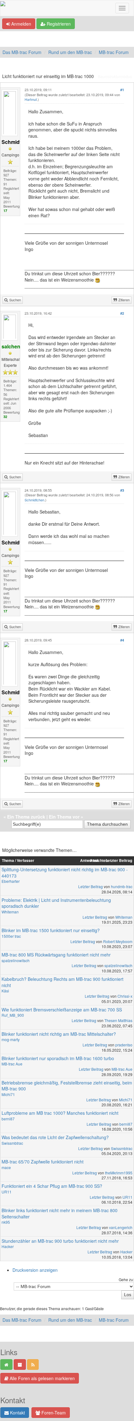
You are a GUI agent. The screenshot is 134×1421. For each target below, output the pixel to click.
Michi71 (8, 1094)
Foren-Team (53, 1412)
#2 (122, 313)
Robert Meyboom (117, 941)
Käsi (5, 990)
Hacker (8, 1246)
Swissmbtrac (12, 1143)
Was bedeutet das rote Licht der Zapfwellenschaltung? (55, 1137)
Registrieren (58, 24)
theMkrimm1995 (118, 1172)
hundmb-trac (121, 886)
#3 (122, 490)
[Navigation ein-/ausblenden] (122, 8)
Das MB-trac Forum (21, 52)
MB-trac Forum (114, 52)
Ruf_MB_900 (13, 1015)
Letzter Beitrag (90, 886)
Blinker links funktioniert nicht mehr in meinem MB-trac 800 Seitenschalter (59, 1213)
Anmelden (20, 24)
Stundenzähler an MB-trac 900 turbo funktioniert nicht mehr (60, 1241)
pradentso (123, 1044)
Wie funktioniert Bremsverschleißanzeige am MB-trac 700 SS (62, 1009)
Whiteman (10, 911)
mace (6, 1167)
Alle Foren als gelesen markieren (41, 1378)
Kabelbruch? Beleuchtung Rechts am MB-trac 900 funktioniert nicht (62, 982)
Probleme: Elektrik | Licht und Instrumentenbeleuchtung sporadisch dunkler (56, 903)
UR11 (7, 1191)
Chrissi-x (124, 996)
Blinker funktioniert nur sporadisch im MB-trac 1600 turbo (58, 1058)
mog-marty (11, 1039)
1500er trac (11, 936)
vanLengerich (120, 1227)
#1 (122, 89)
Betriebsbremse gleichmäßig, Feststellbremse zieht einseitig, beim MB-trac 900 (67, 1085)
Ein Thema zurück (26, 817)
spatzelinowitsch (16, 960)
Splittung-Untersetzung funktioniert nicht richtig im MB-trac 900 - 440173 (65, 872)
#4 (122, 640)
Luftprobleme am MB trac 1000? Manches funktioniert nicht (60, 1113)
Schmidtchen (34, 499)
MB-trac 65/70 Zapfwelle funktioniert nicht (43, 1161)
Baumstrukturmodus (115, 76)
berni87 (8, 1118)
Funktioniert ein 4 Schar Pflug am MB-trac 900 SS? (52, 1186)
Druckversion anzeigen (35, 1270)
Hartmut (31, 99)
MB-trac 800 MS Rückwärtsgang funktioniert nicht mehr (56, 954)
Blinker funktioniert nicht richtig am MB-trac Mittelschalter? (59, 1034)
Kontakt (17, 1412)
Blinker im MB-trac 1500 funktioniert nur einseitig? (51, 930)
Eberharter (11, 881)
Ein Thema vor (64, 817)
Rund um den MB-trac (70, 52)
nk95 (6, 1222)
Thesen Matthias (118, 1020)
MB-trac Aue (12, 1063)
